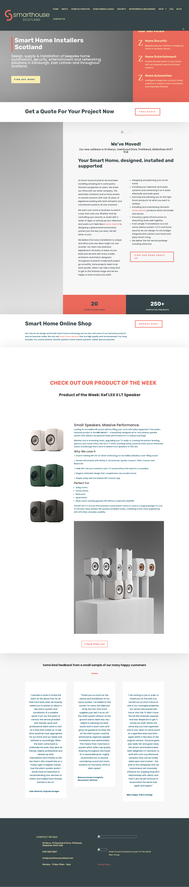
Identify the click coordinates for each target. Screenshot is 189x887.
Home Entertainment (160, 56)
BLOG (179, 9)
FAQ (171, 9)
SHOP (161, 9)
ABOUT (65, 9)
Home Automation (158, 75)
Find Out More (24, 79)
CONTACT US (59, 19)
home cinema (112, 224)
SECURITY (121, 9)
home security (139, 210)
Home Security (156, 41)
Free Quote (147, 112)
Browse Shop (148, 324)
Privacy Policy (104, 864)
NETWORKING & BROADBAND (142, 9)
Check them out (94, 644)
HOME (55, 9)
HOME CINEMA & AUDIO (103, 9)
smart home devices (69, 336)
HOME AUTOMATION (80, 9)
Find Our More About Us (149, 256)
